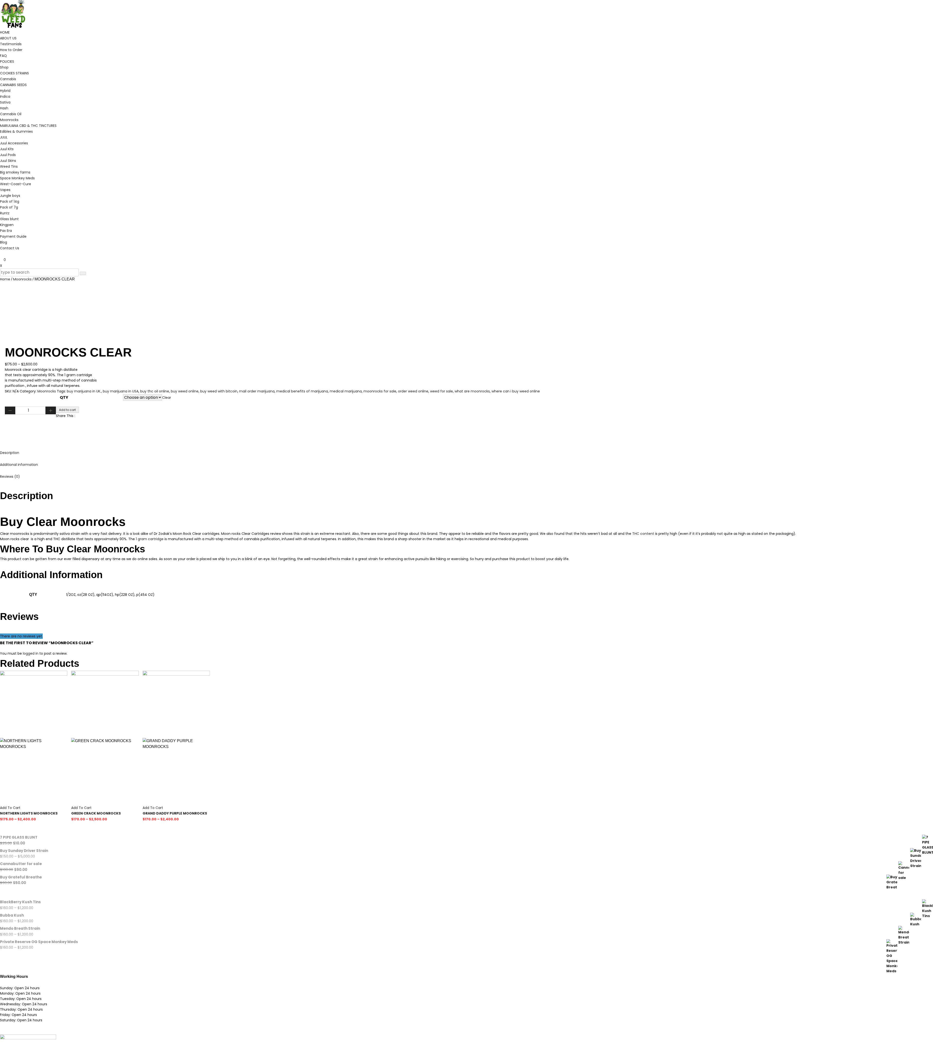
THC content (643, 533)
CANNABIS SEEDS (13, 84)
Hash (4, 108)
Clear (166, 397)
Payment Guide (13, 236)
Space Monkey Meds (17, 178)
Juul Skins (8, 160)
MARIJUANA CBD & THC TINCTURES (28, 125)
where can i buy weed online (516, 391)
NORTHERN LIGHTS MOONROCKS (29, 813)
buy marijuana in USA (120, 391)
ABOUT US (8, 38)
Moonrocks (9, 119)
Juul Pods (8, 154)
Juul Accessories (14, 143)
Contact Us (9, 248)
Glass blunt (9, 219)
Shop (4, 67)
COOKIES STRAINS (14, 73)
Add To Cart (10, 807)
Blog (3, 242)
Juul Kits (7, 149)
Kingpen (7, 224)
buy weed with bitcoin (218, 391)
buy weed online (185, 391)
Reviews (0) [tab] (10, 476)
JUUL (4, 137)
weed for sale (441, 391)
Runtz (4, 213)
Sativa (5, 102)
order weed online (413, 391)
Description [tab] (9, 452)
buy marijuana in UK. (84, 391)
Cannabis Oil (10, 114)
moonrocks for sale (379, 391)
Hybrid (5, 90)
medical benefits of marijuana (302, 391)
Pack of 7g (9, 207)
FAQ (3, 55)
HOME (5, 32)
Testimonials (11, 44)
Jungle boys (10, 195)
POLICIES (7, 61)
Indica (5, 96)
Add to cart (67, 410)
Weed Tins (9, 166)
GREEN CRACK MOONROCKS (96, 813)
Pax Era (6, 230)
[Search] (83, 273)
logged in (30, 653)
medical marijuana (346, 391)
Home (5, 279)
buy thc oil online (154, 391)
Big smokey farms (15, 172)
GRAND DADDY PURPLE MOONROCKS (175, 813)
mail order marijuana (257, 391)
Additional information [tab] (19, 464)
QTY (64, 397)
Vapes (5, 189)
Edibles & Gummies (16, 131)
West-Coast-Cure (15, 184)
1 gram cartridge (150, 539)
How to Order (11, 49)
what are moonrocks (472, 391)
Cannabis (8, 79)
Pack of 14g (9, 201)
